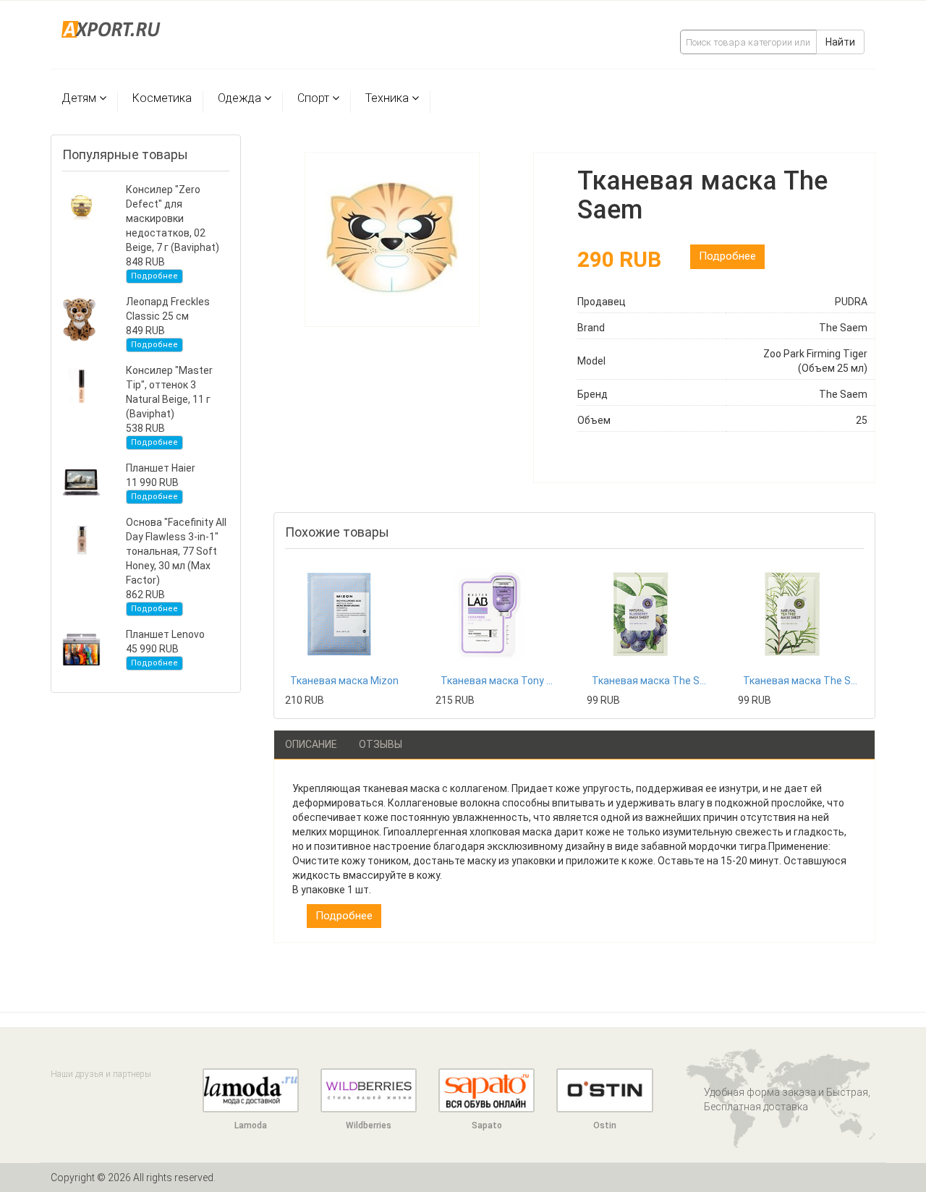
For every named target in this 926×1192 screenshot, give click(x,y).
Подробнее (154, 276)
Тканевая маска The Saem (650, 680)
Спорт (313, 98)
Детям (78, 98)
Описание (311, 744)
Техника (387, 98)
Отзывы (380, 744)
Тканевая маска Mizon (344, 680)
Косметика (162, 98)
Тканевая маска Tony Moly (498, 680)
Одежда (239, 98)
